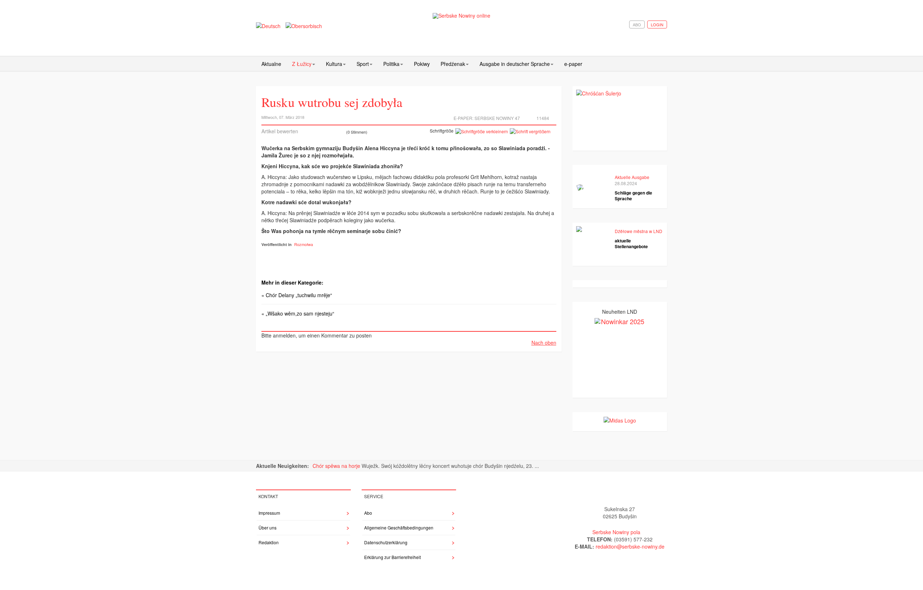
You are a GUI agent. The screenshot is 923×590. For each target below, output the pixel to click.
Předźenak (453, 63)
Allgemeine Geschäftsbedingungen (398, 527)
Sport (363, 63)
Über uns (268, 527)
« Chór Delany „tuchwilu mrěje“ (296, 295)
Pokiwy (422, 63)
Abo (637, 24)
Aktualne (271, 63)
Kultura (334, 63)
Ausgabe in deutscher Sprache (515, 63)
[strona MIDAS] (620, 419)
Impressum (269, 513)
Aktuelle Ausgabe (632, 177)
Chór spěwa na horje (337, 465)
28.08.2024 (626, 183)
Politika (391, 63)
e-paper (573, 63)
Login (657, 24)
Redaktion (269, 542)
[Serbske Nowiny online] (461, 16)
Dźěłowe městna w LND (638, 231)
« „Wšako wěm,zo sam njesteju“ (297, 313)
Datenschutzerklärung (385, 542)
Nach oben (543, 342)
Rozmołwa (303, 244)
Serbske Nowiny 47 (497, 118)
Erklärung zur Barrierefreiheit (392, 557)
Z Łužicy (302, 63)
